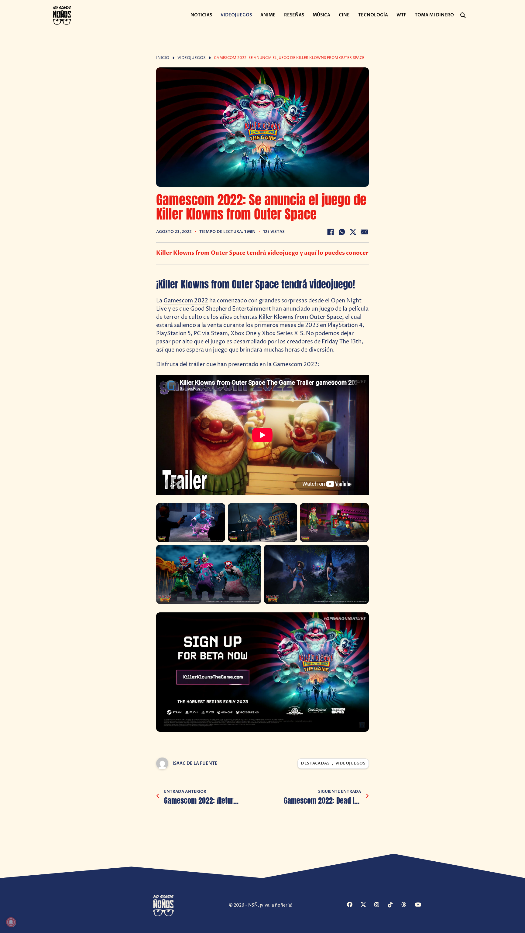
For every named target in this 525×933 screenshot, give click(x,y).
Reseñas (294, 15)
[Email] (364, 232)
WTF (401, 15)
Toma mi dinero (434, 15)
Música (321, 15)
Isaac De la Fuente (195, 763)
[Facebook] (330, 232)
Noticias (201, 15)
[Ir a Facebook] (353, 905)
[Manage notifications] (11, 922)
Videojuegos (236, 15)
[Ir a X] (367, 905)
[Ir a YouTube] (421, 905)
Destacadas (315, 763)
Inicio (162, 57)
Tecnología (373, 15)
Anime (268, 15)
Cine (344, 15)
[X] (353, 232)
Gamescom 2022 (185, 301)
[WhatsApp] (341, 232)
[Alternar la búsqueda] (463, 15)
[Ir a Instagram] (380, 905)
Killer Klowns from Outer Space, (301, 317)
